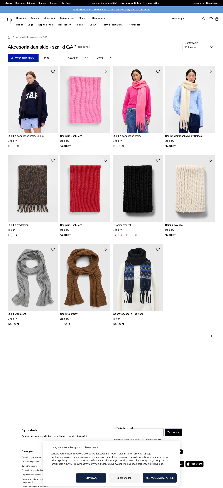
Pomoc (53, 3)
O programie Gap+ (152, 3)
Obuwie (94, 25)
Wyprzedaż (134, 25)
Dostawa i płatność (25, 3)
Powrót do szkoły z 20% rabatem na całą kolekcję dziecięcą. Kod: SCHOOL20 (111, 9)
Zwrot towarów (29, 466)
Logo (30, 25)
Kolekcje (80, 25)
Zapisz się (173, 432)
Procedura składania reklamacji (37, 470)
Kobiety (35, 18)
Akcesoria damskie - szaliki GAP (31, 37)
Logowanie (198, 3)
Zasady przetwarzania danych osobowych (36, 480)
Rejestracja (212, 3)
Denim (19, 25)
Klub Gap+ (66, 3)
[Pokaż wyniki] (203, 18)
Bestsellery (64, 25)
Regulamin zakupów (31, 474)
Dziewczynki (67, 18)
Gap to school (46, 25)
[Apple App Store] (194, 464)
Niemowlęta (98, 18)
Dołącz (137, 3)
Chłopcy (83, 18)
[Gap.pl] (8, 21)
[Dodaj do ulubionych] (53, 71)
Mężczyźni (49, 18)
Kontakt (43, 3)
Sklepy (8, 3)
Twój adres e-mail (124, 428)
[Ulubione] (211, 19)
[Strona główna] (9, 37)
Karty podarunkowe (113, 25)
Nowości (21, 18)
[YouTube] (180, 451)
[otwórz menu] (27, 18)
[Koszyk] (217, 19)
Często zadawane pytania (34, 457)
